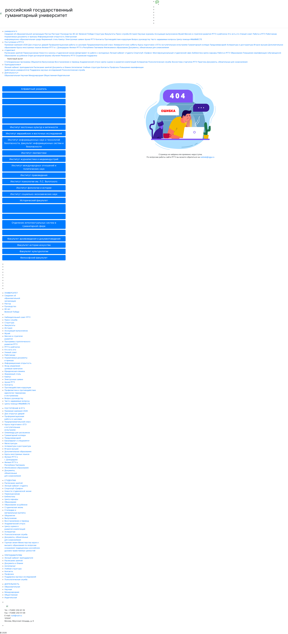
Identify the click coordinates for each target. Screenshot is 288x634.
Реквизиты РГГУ (68, 55)
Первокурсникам (30, 53)
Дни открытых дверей (38, 45)
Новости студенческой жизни (17, 491)
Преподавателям (12, 64)
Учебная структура (91, 67)
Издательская (63, 75)
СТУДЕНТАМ (10, 480)
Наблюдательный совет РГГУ (17, 317)
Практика (202, 62)
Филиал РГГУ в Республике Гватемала (86, 47)
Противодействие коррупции (118, 39)
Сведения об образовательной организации (24, 34)
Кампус (61, 39)
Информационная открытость (51, 36)
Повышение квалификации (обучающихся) (262, 53)
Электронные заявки (74, 39)
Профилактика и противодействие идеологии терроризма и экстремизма (20, 393)
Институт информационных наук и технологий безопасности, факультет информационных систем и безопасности (34, 143)
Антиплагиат (77, 67)
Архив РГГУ (90, 39)
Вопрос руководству (141, 39)
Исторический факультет (34, 200)
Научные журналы (146, 34)
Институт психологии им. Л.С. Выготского (33, 181)
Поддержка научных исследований (45, 70)
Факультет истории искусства (34, 245)
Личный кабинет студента (121, 53)
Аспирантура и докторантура (240, 45)
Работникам (271, 34)
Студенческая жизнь (13, 507)
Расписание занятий (13, 53)
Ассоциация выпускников (166, 34)
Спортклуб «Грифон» (143, 53)
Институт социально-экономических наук (33, 194)
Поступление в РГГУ (13, 42)
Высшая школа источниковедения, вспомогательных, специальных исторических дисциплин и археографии (34, 111)
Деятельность (11, 73)
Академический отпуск (90, 62)
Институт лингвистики (33, 153)
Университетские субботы (125, 45)
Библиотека (197, 53)
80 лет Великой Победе (83, 34)
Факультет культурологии (34, 251)
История (133, 34)
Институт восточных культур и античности (34, 127)
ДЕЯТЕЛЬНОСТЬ (11, 584)
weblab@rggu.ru (207, 157)
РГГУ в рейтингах (219, 34)
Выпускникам (48, 62)
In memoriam (34, 101)
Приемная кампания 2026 (16, 45)
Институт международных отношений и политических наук (34, 167)
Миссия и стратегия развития (197, 34)
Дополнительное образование (17, 451)
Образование (236, 53)
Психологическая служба (159, 62)
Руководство (66, 34)
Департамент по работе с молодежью (92, 53)
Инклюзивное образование (116, 47)
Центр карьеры (210, 53)
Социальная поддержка (86, 55)
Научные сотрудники (34, 216)
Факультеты (110, 34)
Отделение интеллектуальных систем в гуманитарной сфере (34, 224)
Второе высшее (261, 45)
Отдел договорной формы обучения (44, 55)
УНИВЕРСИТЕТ (11, 293)
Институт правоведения (33, 175)
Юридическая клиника (14, 371)
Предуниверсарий (218, 45)
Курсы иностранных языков (29, 47)
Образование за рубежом (15, 55)
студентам (9, 50)
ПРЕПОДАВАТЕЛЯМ (13, 555)
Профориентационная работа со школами (67, 45)
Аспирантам (142, 62)
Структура (99, 34)
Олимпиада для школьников (17, 432)
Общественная (50, 75)
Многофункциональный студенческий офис (172, 53)
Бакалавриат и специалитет (17, 441)
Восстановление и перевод (67, 62)
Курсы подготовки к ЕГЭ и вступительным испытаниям (162, 45)
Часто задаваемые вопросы (163, 39)
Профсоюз (114, 67)
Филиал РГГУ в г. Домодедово (55, 47)
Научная (24, 75)
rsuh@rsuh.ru (16, 615)
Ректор (48, 34)
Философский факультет (33, 257)
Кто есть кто (234, 34)
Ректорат (56, 34)
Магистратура (10, 443)
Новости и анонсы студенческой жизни (57, 53)
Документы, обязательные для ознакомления (148, 47)
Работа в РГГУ (259, 34)
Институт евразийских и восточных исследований (34, 133)
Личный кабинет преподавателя (18, 67)
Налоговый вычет (15, 59)
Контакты (100, 39)
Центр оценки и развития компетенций (118, 62)
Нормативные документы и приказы (20, 36)
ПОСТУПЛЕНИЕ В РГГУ (14, 408)
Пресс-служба (122, 34)
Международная (36, 75)
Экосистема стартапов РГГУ (184, 62)
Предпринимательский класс (100, 45)
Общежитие (36, 62)
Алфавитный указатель (34, 89)
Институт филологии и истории (33, 187)
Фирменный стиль (50, 39)
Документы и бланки (61, 67)
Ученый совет (246, 34)
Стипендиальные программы (17, 62)
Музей (181, 34)
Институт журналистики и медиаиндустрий (33, 159)
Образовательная (12, 75)
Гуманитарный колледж (198, 45)
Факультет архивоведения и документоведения (33, 238)
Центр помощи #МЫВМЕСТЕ (189, 39)
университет (10, 31)
